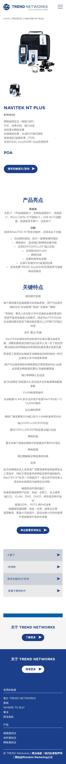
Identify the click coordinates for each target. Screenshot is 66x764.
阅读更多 (31, 669)
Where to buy (14, 707)
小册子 (11, 555)
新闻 (5, 703)
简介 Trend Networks (19, 698)
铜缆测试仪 (9, 733)
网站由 (19, 757)
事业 (5, 712)
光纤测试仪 (9, 738)
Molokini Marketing (35, 757)
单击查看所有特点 (31, 530)
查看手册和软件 (16, 591)
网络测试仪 (17, 19)
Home (6, 19)
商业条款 (8, 717)
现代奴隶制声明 (53, 753)
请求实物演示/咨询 (18, 169)
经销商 (11, 567)
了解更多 (31, 637)
